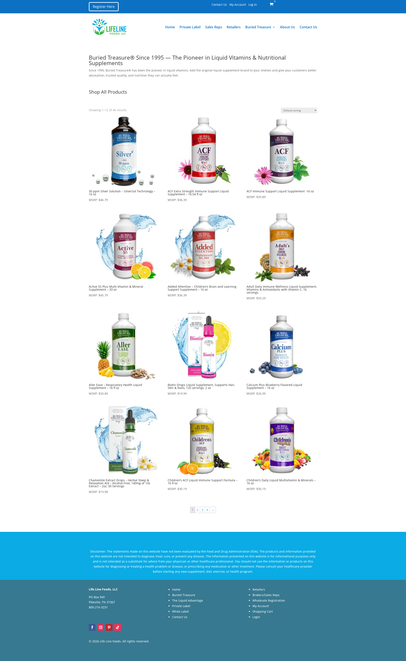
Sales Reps (213, 27)
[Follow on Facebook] (92, 627)
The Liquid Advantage (187, 600)
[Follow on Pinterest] (109, 627)
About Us (287, 27)
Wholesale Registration (268, 600)
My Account (237, 5)
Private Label (190, 27)
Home (170, 27)
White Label (180, 611)
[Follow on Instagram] (100, 627)
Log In (252, 5)
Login (256, 617)
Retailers (234, 27)
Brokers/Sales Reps (266, 595)
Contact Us (219, 5)
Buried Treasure (258, 27)
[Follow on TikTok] (117, 627)
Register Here (104, 6)
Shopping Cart (262, 611)
